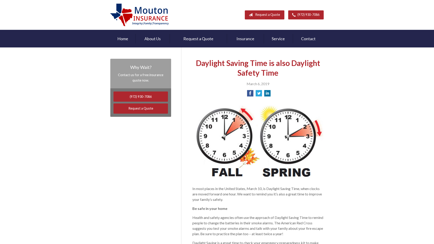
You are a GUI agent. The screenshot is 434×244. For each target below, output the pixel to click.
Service (278, 38)
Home (122, 38)
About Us (152, 38)
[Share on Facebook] (250, 94)
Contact (308, 38)
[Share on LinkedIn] (267, 94)
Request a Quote (267, 14)
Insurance (245, 38)
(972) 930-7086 (308, 14)
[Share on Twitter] (259, 94)
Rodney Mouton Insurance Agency (139, 15)
